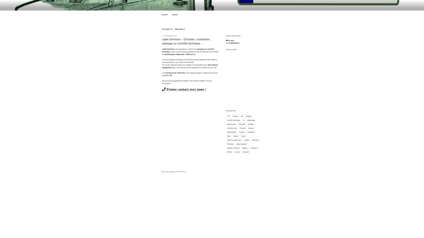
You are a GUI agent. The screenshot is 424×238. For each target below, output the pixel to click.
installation (251, 132)
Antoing (235, 116)
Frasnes (243, 128)
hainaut (241, 132)
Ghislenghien (231, 132)
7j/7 (228, 116)
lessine (235, 136)
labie (229, 136)
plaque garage (242, 144)
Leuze (243, 136)
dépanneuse (231, 124)
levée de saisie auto (234, 140)
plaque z (245, 148)
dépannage (251, 120)
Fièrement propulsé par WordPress (173, 171)
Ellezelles (242, 124)
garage (250, 128)
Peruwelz (230, 144)
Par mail (231, 40)
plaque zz (254, 148)
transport (246, 152)
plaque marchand (233, 148)
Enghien (251, 124)
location (246, 140)
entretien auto (232, 128)
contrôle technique (233, 120)
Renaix (229, 152)
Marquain (255, 140)
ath (242, 116)
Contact (175, 14)
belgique (249, 116)
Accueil (165, 14)
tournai (237, 152)
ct (243, 120)
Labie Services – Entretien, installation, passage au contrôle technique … (186, 41)
